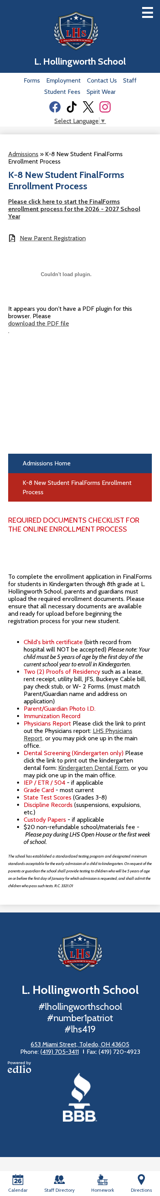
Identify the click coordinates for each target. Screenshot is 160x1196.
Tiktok (71, 107)
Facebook (55, 107)
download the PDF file (38, 323)
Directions (141, 1190)
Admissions (23, 154)
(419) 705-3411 (59, 1051)
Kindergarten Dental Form (93, 767)
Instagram (105, 107)
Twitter (88, 107)
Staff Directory (59, 1190)
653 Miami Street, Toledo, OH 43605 (80, 1044)
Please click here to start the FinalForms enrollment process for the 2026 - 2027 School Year (74, 209)
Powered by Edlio (19, 1067)
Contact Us (102, 80)
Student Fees (62, 91)
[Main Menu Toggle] (147, 12)
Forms (32, 80)
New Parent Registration (53, 238)
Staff (130, 80)
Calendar (18, 1190)
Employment (63, 80)
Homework (102, 1190)
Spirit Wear (101, 91)
